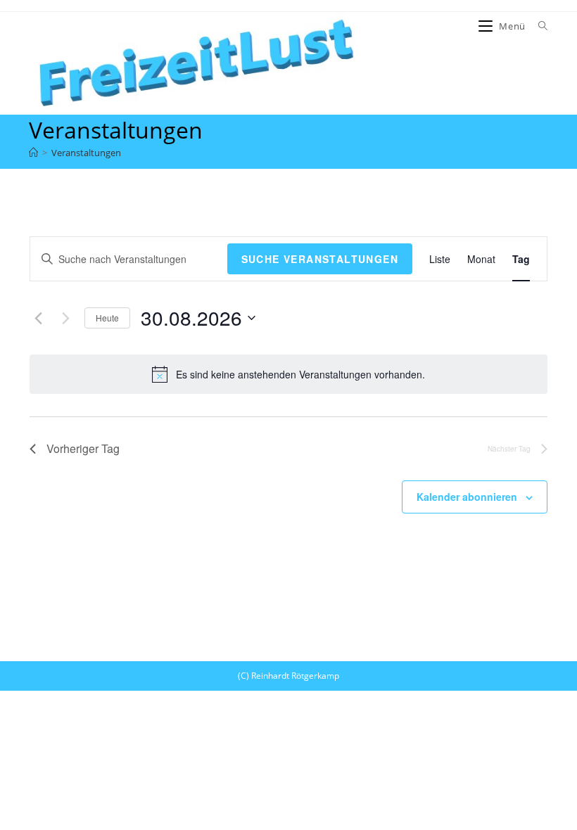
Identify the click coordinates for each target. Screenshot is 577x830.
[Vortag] (38, 317)
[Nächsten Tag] (65, 317)
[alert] (288, 374)
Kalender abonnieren (467, 497)
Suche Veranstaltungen (319, 259)
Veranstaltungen (86, 152)
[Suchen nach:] (538, 26)
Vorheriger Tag (83, 448)
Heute (107, 318)
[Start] (33, 152)
